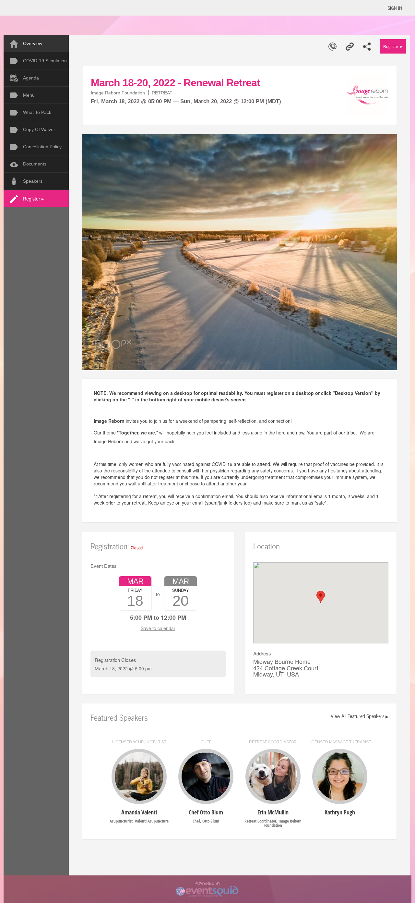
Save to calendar (158, 628)
